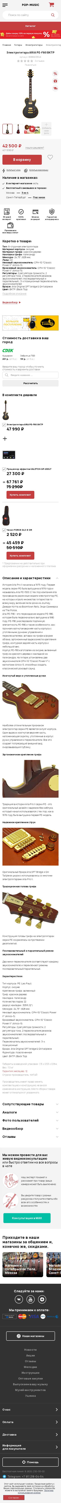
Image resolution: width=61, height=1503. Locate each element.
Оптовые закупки (30, 1378)
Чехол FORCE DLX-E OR (19, 530)
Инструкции (30, 1373)
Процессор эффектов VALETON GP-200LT (29, 469)
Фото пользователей (20, 1120)
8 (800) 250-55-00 (35, 1471)
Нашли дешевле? (35, 147)
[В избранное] (50, 160)
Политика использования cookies (35, 1491)
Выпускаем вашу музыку (30, 1384)
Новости (30, 1349)
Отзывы (9, 1137)
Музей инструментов (30, 1390)
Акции (30, 1355)
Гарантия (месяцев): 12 (14, 1071)
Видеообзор (12, 1128)
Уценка (30, 1396)
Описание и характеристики (26, 578)
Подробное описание (14, 293)
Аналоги (9, 1112)
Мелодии (30, 1367)
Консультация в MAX (27, 1218)
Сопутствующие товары (23, 1104)
